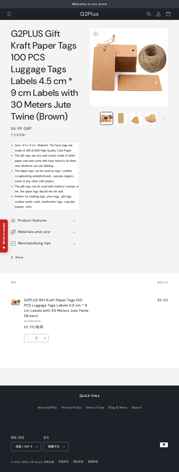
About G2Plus (47, 407)
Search (137, 407)
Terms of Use (95, 407)
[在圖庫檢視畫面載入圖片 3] (136, 118)
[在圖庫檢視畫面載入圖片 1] (106, 118)
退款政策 (64, 461)
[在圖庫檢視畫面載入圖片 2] (121, 118)
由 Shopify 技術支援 (42, 462)
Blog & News (118, 407)
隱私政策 (78, 461)
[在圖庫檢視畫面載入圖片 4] (151, 118)
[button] (9, 14)
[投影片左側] (94, 118)
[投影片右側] (163, 118)
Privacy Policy (71, 407)
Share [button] (19, 257)
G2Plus (26, 462)
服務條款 (93, 461)
